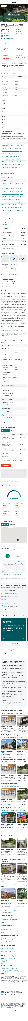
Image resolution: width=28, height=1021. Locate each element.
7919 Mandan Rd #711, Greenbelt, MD (11, 164)
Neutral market (14, 498)
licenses (9, 981)
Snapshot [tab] (4, 485)
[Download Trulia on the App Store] (9, 992)
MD (5, 910)
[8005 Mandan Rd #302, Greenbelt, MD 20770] (8, 893)
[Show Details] (25, 79)
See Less (5, 422)
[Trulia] (2, 992)
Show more (5, 465)
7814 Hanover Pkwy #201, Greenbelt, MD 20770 (13, 196)
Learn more (11, 611)
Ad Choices (8, 999)
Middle (17, 545)
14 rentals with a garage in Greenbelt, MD (12, 737)
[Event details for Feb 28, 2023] (25, 439)
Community (9, 615)
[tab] (5, 430)
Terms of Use (14, 998)
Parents (25, 615)
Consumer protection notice (20, 986)
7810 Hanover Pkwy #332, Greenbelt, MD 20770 (13, 213)
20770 (19, 330)
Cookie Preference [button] (14, 999)
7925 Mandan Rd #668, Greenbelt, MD (11, 167)
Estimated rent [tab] (17, 222)
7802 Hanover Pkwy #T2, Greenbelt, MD (11, 148)
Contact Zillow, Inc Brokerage (7, 989)
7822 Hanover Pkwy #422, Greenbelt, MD (12, 151)
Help (25, 998)
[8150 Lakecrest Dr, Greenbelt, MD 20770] (8, 720)
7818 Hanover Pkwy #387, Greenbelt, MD (11, 170)
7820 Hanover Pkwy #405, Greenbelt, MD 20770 (13, 186)
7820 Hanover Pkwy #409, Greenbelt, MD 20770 (13, 204)
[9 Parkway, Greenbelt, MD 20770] (8, 817)
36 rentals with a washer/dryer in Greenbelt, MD (14, 810)
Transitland (17, 976)
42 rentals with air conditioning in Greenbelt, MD (14, 761)
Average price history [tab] (14, 485)
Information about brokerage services (9, 986)
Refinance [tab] (4, 224)
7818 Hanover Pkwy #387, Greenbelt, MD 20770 (13, 202)
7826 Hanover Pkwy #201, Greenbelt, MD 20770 (13, 188)
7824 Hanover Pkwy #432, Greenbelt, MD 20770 (13, 207)
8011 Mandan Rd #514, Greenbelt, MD (11, 156)
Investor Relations (8, 998)
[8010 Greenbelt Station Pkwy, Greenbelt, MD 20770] (8, 744)
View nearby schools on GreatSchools (12, 574)
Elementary (10, 545)
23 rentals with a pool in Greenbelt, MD (11, 786)
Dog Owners (17, 615)
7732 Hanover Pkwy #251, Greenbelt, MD (11, 153)
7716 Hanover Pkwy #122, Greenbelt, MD (11, 159)
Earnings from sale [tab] (6, 222)
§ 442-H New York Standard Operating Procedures (9, 984)
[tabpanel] (14, 238)
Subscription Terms (20, 998)
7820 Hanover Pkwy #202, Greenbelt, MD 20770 (13, 194)
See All (4, 609)
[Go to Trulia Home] (14, 2)
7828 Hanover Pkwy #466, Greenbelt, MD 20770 (13, 199)
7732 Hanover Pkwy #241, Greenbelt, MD (11, 161)
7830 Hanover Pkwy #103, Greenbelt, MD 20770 (13, 183)
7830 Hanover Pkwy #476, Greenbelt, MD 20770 (13, 191)
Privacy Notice (3, 999)
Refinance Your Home (8, 38)
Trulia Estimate (7, 72)
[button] (27, 2)
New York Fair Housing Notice (6, 985)
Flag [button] (23, 638)
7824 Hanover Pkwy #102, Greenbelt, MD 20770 (13, 210)
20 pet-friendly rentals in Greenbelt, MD (12, 713)
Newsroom (3, 998)
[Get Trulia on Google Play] (18, 992)
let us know (11, 1007)
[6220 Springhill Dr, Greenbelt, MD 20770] (8, 843)
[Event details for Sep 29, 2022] (25, 456)
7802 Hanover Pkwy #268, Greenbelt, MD (12, 145)
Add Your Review (14, 643)
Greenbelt (4, 681)
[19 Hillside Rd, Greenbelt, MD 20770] (8, 868)
